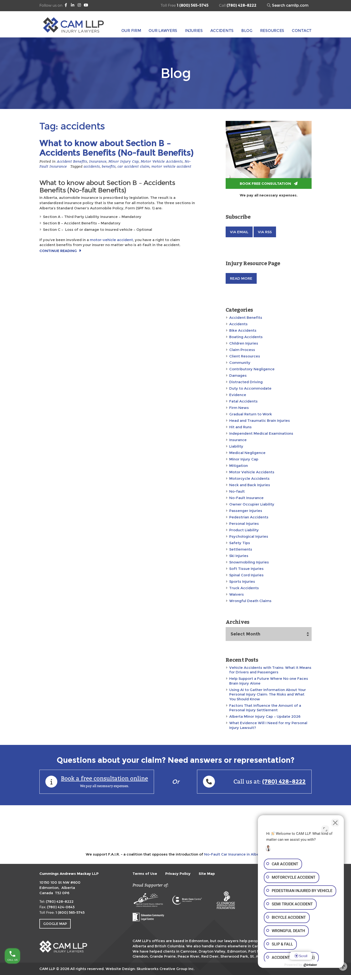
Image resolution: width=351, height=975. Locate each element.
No (166, 499)
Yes (183, 499)
